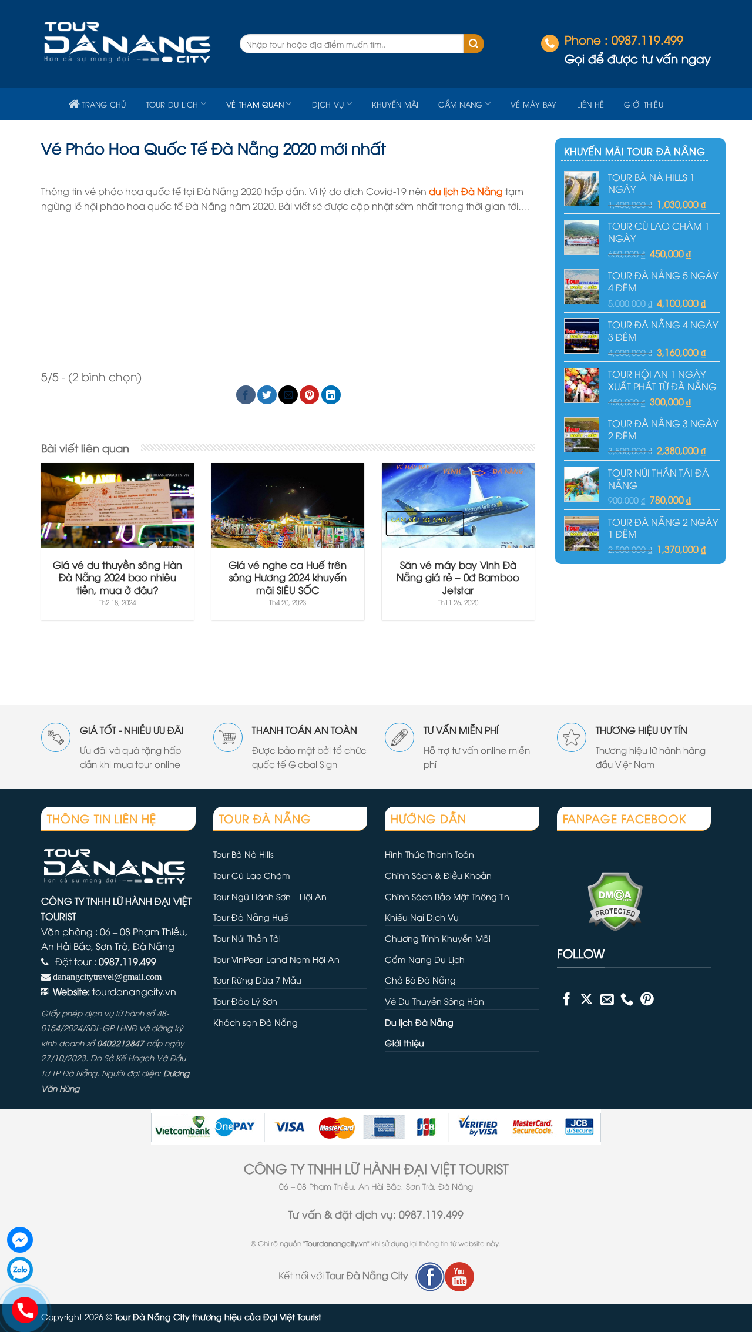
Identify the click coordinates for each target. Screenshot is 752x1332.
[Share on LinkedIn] (331, 395)
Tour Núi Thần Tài (247, 938)
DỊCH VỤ (328, 104)
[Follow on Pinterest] (647, 998)
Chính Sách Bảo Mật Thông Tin (447, 896)
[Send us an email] (607, 998)
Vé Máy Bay (534, 104)
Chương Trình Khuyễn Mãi (438, 938)
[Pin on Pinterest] (309, 395)
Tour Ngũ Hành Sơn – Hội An (270, 896)
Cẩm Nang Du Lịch (425, 959)
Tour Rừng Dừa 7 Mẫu (257, 979)
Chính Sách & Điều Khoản (438, 875)
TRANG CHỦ (104, 104)
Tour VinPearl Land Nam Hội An (276, 959)
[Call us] (627, 998)
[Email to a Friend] (288, 395)
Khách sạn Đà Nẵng (255, 1022)
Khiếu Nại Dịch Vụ (422, 916)
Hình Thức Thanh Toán (429, 854)
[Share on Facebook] (246, 395)
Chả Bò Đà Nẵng (420, 979)
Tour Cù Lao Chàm (251, 875)
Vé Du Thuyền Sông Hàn (434, 1000)
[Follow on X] (586, 998)
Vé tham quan (255, 104)
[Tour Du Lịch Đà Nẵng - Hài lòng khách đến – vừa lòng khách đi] (131, 43)
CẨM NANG (460, 104)
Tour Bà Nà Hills (243, 854)
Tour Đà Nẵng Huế (250, 916)
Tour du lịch (172, 104)
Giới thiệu (643, 104)
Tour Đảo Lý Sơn (245, 1000)
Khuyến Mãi (395, 104)
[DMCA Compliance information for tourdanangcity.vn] (600, 900)
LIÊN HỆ (591, 104)
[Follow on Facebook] (566, 998)
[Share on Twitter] (267, 395)
